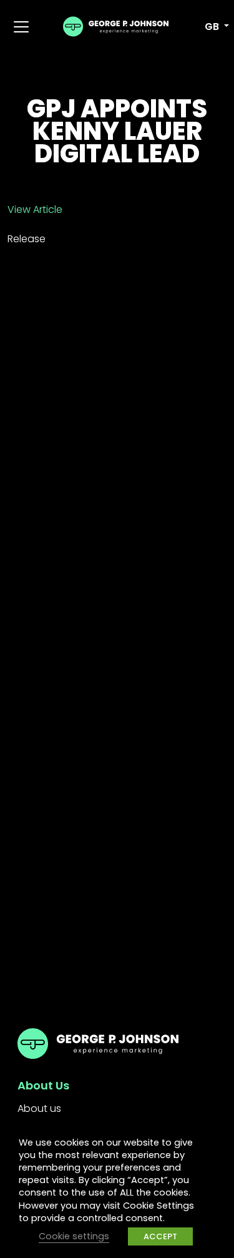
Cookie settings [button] (74, 1236)
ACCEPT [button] (160, 1236)
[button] (210, 27)
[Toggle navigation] (21, 27)
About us (39, 1108)
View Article (34, 209)
